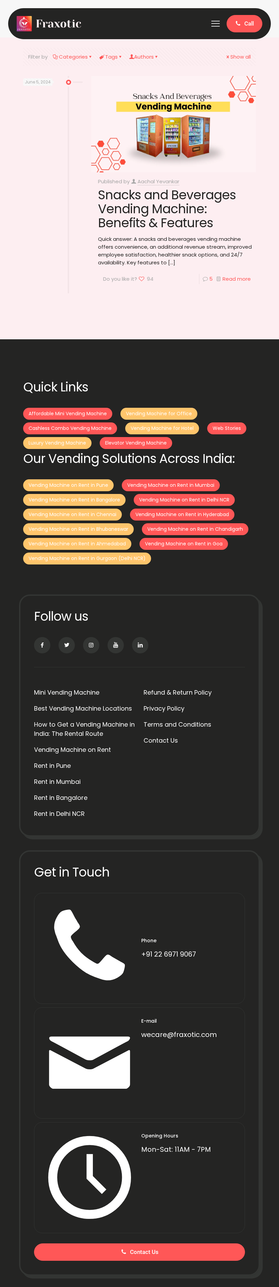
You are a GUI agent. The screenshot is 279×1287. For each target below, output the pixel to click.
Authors (144, 56)
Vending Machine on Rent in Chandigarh (195, 529)
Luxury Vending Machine (57, 442)
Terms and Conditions (177, 724)
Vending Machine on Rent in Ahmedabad (77, 543)
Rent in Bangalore (60, 797)
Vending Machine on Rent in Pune (68, 485)
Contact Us (161, 740)
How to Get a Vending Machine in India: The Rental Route (84, 729)
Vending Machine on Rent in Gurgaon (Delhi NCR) (87, 558)
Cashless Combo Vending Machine (70, 428)
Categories (73, 56)
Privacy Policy (164, 708)
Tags (111, 56)
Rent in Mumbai (57, 781)
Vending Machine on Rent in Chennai (72, 514)
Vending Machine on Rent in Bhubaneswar (78, 529)
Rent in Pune (52, 765)
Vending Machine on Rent (72, 749)
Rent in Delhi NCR (59, 813)
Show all (240, 56)
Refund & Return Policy (178, 692)
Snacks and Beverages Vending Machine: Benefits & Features (167, 209)
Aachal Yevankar (158, 181)
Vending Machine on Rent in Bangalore (74, 499)
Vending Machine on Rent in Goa (184, 543)
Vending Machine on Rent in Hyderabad (182, 514)
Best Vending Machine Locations (83, 708)
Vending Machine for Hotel (162, 428)
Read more (237, 278)
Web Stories (227, 428)
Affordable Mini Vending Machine (68, 413)
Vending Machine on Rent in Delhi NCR (184, 499)
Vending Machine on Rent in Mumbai (170, 485)
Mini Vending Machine (66, 692)
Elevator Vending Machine (136, 442)
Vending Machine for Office (159, 413)
